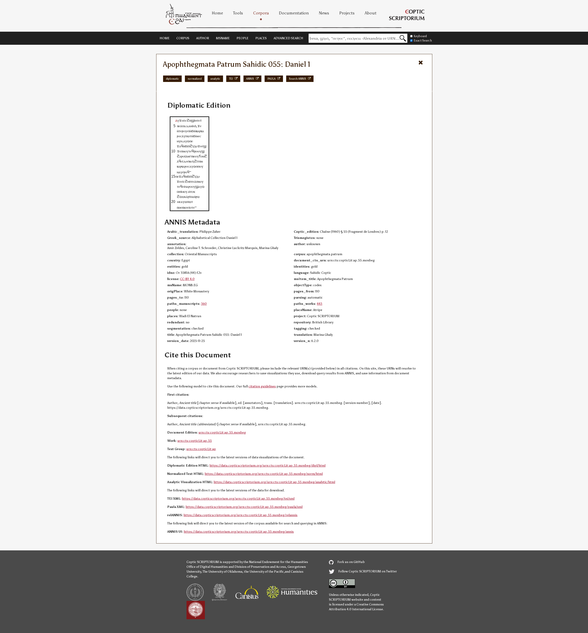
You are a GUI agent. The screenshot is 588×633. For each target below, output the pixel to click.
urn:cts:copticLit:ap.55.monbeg (222, 432)
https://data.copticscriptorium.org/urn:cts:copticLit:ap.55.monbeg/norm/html (264, 474)
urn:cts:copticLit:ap (201, 449)
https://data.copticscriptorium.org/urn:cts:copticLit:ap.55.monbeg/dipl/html (267, 466)
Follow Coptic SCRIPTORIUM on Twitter (367, 571)
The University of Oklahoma (222, 572)
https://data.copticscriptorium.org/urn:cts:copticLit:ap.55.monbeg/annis (239, 532)
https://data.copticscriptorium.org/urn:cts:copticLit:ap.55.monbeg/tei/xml (238, 499)
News (324, 13)
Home (217, 13)
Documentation (294, 13)
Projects (347, 13)
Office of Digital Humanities (207, 567)
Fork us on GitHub (351, 562)
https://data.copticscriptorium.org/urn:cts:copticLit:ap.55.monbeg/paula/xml (244, 507)
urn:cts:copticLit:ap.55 (194, 441)
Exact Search (423, 40)
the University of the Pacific (264, 572)
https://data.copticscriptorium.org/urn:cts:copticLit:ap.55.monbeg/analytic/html (274, 482)
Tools (238, 13)
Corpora (261, 13)
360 (204, 304)
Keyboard (420, 36)
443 (319, 304)
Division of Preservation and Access (260, 567)
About (370, 13)
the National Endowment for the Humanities (275, 562)
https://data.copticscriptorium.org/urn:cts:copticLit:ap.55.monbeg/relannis (240, 515)
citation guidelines (262, 386)
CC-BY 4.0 (187, 279)
